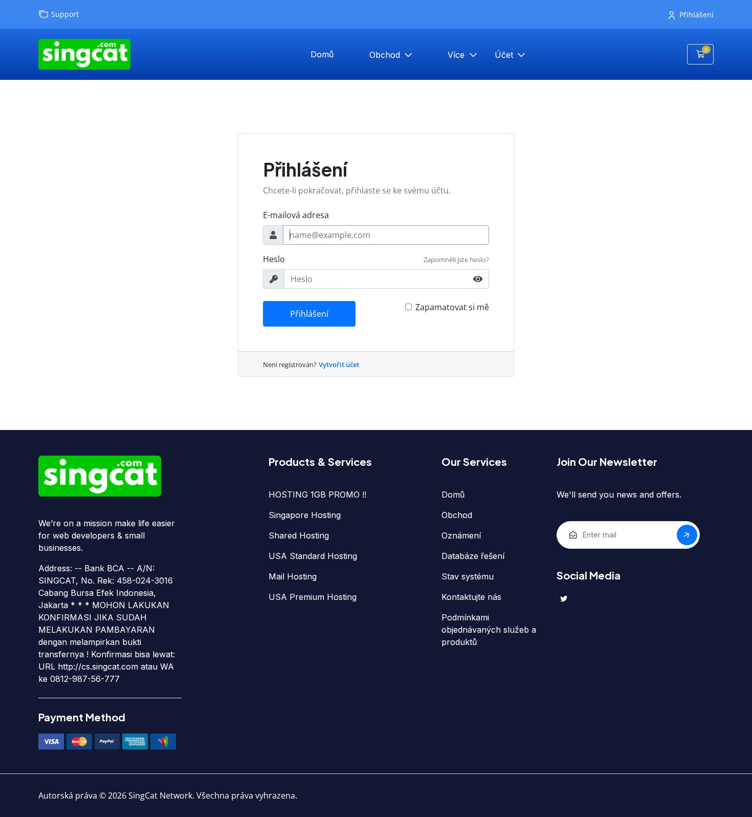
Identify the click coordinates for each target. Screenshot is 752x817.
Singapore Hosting (305, 515)
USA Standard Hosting (313, 556)
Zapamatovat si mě (452, 307)
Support (65, 14)
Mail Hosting (293, 576)
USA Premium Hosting (313, 597)
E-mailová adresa (296, 215)
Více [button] (457, 55)
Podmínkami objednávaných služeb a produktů (488, 629)
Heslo (274, 259)
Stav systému (467, 576)
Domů (322, 54)
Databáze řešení (472, 556)
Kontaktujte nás (471, 597)
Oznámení (461, 535)
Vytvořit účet (339, 364)
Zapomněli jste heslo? (456, 259)
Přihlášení (696, 14)
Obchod (386, 55)
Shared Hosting (299, 535)
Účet (505, 55)
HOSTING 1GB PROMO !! (317, 494)
